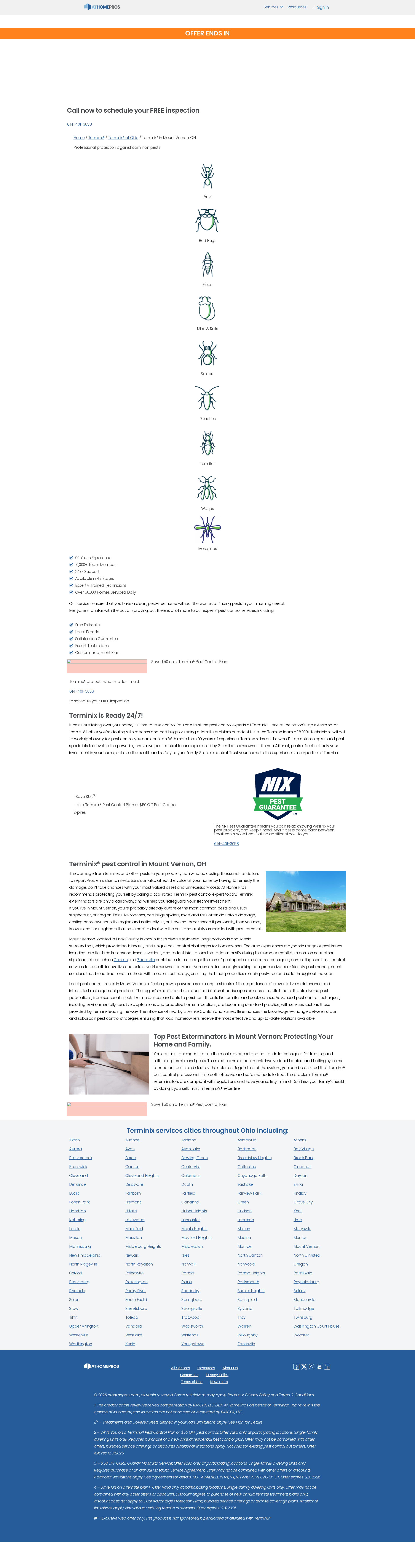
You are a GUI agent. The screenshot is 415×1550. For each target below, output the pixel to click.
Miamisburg (80, 1246)
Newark (132, 1255)
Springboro (191, 1299)
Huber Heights (194, 1211)
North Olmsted (307, 1255)
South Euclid (136, 1299)
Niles (185, 1255)
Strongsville (191, 1308)
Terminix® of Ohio (123, 137)
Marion (244, 1228)
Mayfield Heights (196, 1237)
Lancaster (190, 1219)
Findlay (300, 1193)
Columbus (190, 1175)
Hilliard (131, 1211)
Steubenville (304, 1299)
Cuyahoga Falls (252, 1175)
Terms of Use (192, 1382)
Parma (187, 1273)
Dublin (187, 1184)
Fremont (133, 1202)
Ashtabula (247, 1140)
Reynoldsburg (306, 1282)
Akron (74, 1140)
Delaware (134, 1184)
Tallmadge (304, 1308)
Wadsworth (192, 1326)
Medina (244, 1237)
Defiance (77, 1184)
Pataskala (303, 1273)
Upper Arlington (83, 1326)
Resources (296, 7)
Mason (75, 1237)
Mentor (300, 1237)
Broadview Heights (255, 1157)
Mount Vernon (306, 1246)
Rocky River (135, 1290)
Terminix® (96, 137)
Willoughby (248, 1335)
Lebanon (246, 1219)
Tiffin (73, 1317)
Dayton (300, 1175)
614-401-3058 (79, 124)
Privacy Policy (217, 1375)
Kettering (77, 1219)
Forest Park (79, 1202)
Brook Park (303, 1157)
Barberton (247, 1149)
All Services (180, 1368)
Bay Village (304, 1149)
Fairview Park (249, 1193)
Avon (130, 1149)
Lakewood (135, 1219)
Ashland (188, 1140)
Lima (298, 1219)
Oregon (301, 1264)
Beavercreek (80, 1157)
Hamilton (77, 1211)
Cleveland (78, 1175)
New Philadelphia (85, 1255)
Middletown (192, 1246)
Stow (73, 1308)
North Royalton (139, 1264)
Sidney (299, 1290)
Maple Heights (194, 1228)
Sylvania (245, 1308)
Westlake (133, 1335)
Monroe (245, 1246)
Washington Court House (316, 1326)
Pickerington (136, 1282)
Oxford (75, 1273)
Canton (121, 959)
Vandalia (133, 1326)
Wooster (301, 1335)
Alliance (132, 1140)
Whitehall (189, 1335)
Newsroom (219, 1382)
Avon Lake (190, 1149)
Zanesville (146, 959)
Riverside (77, 1290)
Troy (242, 1317)
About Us (230, 1368)
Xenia (130, 1344)
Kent (298, 1211)
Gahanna (190, 1202)
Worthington (80, 1344)
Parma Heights (251, 1273)
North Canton (250, 1255)
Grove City (303, 1202)
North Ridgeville (83, 1264)
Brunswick (78, 1166)
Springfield (247, 1299)
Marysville (302, 1228)
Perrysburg (79, 1282)
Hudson (245, 1211)
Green (243, 1202)
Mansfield (134, 1228)
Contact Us (189, 1375)
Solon (74, 1299)
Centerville (190, 1166)
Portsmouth (248, 1282)
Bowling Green (194, 1157)
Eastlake (245, 1184)
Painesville (134, 1273)
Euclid (74, 1193)
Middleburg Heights (143, 1246)
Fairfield (188, 1193)
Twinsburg (303, 1317)
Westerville (78, 1335)
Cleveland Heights (142, 1175)
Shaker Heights (251, 1290)
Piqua (186, 1282)
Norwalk (188, 1264)
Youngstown (192, 1344)
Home (79, 137)
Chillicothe (247, 1166)
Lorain (74, 1228)
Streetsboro (136, 1308)
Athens (300, 1140)
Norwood (246, 1264)
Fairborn (133, 1193)
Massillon (133, 1237)
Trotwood (190, 1317)
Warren (244, 1326)
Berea (130, 1157)
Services (271, 7)
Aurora (75, 1149)
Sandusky (190, 1290)
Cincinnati (302, 1166)
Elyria (298, 1184)
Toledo (131, 1317)
